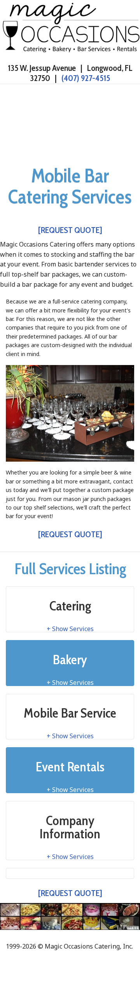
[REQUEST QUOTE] (70, 230)
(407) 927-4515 (85, 78)
